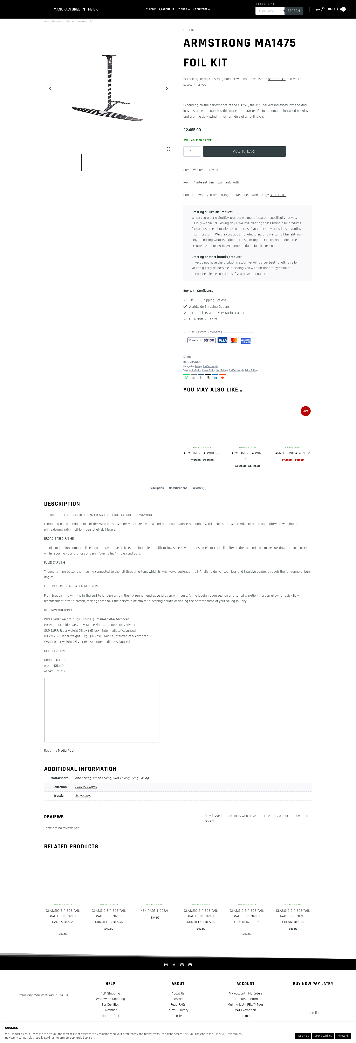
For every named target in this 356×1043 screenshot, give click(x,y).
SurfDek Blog (110, 1004)
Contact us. (278, 195)
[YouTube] (182, 964)
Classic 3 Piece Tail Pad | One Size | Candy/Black (63, 916)
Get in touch (277, 79)
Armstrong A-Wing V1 (293, 453)
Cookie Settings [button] (323, 1035)
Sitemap (245, 1016)
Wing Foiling (251, 370)
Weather (110, 1010)
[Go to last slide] (50, 88)
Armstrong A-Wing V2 (202, 453)
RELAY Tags (255, 1004)
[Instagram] (165, 964)
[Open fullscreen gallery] (168, 148)
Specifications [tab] (178, 488)
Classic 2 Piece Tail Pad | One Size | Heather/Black (247, 916)
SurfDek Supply (210, 366)
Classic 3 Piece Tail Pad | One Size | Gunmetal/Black (109, 916)
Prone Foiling (208, 370)
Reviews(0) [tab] (199, 488)
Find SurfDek (110, 1016)
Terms (171, 1010)
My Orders (255, 993)
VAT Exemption (245, 1010)
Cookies (178, 1016)
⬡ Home (151, 9)
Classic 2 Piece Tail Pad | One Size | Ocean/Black (293, 916)
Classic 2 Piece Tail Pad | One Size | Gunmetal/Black (201, 916)
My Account (237, 993)
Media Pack (66, 750)
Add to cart (244, 151)
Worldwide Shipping (110, 999)
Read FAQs (177, 1004)
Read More (303, 1035)
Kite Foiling (83, 778)
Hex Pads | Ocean (155, 910)
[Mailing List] (190, 964)
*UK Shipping (110, 993)
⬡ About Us (166, 9)
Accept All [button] (343, 1035)
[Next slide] (166, 88)
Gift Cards (239, 999)
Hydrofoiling (195, 370)
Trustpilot (313, 1013)
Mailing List (236, 1004)
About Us (178, 993)
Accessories (83, 795)
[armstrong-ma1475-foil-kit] (108, 88)
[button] (90, 162)
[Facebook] (173, 964)
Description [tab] (157, 488)
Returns (253, 999)
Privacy (183, 1010)
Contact (178, 999)
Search (294, 10)
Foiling (190, 30)
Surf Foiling (222, 370)
